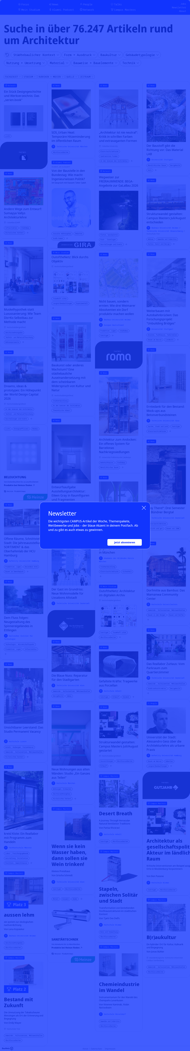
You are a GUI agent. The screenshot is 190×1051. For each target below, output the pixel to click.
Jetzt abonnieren (124, 542)
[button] (144, 508)
